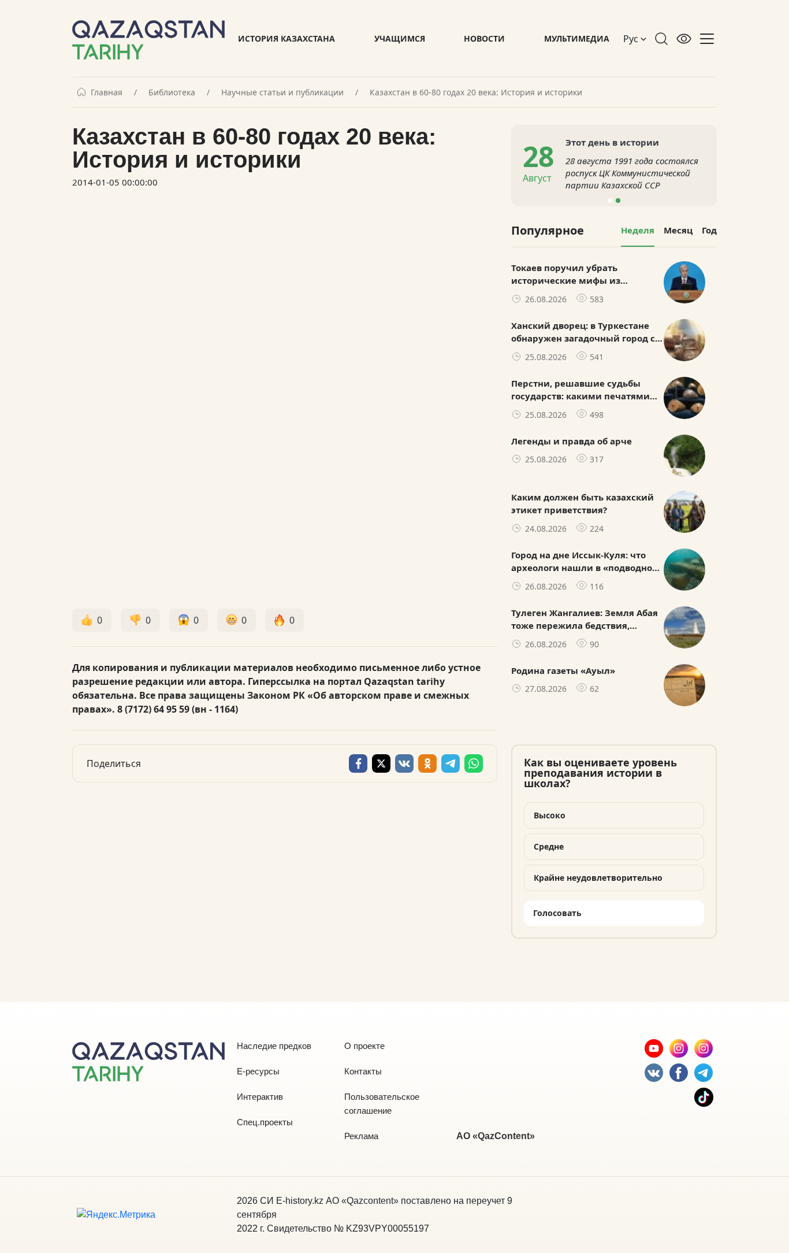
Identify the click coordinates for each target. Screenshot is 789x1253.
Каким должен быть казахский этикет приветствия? (582, 503)
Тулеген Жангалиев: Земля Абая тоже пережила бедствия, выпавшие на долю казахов (584, 619)
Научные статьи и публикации (282, 92)
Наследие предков (274, 1046)
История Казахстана (286, 38)
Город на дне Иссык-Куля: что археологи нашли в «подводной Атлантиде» (584, 561)
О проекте (364, 1046)
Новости (484, 38)
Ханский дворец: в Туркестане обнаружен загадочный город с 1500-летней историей (583, 332)
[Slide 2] (618, 200)
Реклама (361, 1136)
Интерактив (260, 1097)
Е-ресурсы (258, 1071)
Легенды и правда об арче (571, 441)
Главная (106, 92)
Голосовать (557, 912)
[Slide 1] (610, 200)
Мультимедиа (576, 38)
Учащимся (399, 38)
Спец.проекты (265, 1122)
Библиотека (171, 92)
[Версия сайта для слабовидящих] (684, 39)
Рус (632, 38)
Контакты (363, 1071)
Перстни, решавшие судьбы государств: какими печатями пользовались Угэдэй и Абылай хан (583, 390)
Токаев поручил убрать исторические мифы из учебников (565, 274)
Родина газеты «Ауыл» (563, 670)
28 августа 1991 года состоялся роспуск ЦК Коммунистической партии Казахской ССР (631, 173)
